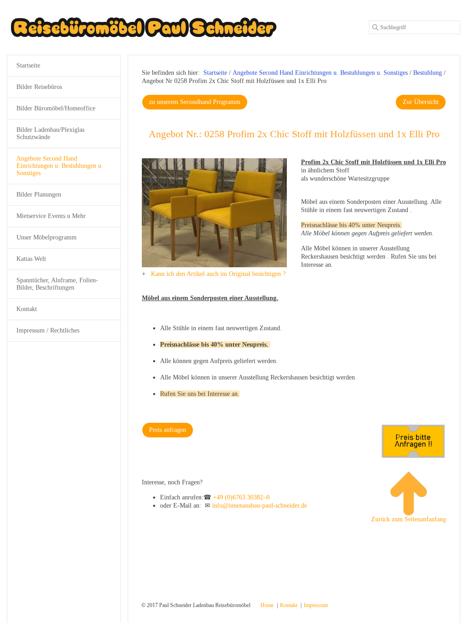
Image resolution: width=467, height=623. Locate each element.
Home (267, 605)
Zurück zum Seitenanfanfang (408, 519)
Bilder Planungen (38, 194)
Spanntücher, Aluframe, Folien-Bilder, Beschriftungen (57, 284)
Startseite (215, 72)
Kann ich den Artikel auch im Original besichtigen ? (218, 273)
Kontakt (26, 309)
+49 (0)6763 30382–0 (241, 497)
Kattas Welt (31, 258)
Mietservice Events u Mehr (51, 216)
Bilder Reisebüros (39, 86)
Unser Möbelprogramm (46, 237)
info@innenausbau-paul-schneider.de (259, 505)
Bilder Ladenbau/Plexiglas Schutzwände (50, 133)
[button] (195, 102)
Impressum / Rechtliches (47, 330)
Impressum (316, 605)
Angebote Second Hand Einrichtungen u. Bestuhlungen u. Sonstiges (59, 166)
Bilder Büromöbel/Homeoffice (55, 108)
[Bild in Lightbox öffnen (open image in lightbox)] (214, 212)
